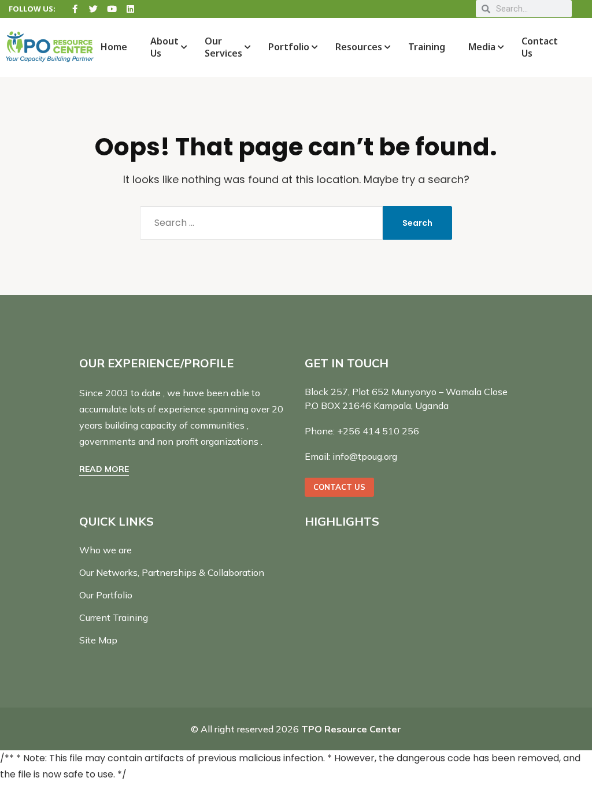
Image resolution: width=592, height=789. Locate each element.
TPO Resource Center (351, 729)
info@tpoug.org (364, 456)
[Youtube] (112, 9)
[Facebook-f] (75, 9)
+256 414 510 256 (378, 431)
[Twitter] (93, 9)
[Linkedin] (130, 9)
